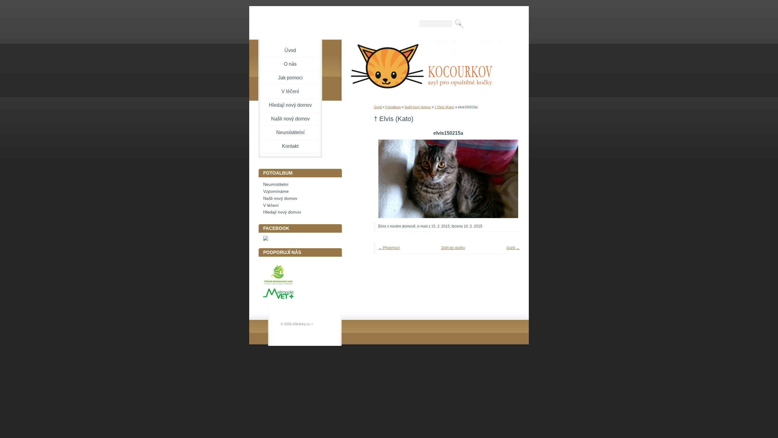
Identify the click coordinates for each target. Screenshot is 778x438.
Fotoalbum (393, 107)
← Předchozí (389, 248)
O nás (290, 64)
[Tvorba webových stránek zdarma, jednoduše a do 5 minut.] (312, 324)
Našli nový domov (417, 107)
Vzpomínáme (276, 191)
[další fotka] (510, 179)
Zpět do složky (453, 248)
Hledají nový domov (290, 105)
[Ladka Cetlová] (265, 239)
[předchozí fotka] (387, 179)
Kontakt (290, 146)
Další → (513, 248)
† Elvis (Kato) (444, 107)
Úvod (378, 107)
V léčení (290, 91)
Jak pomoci (290, 77)
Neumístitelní (290, 132)
